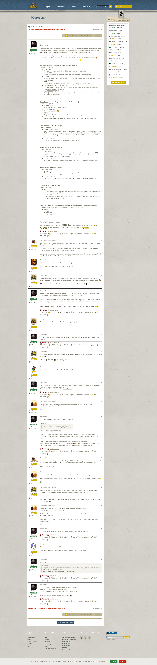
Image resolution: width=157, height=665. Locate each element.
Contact (64, 647)
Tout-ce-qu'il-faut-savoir (82, 52)
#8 (101, 351)
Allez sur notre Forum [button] (118, 82)
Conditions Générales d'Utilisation (69, 640)
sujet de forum (67, 389)
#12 (101, 416)
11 (97, 35)
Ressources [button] (61, 7)
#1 (101, 42)
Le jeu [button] (47, 7)
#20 (101, 584)
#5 (101, 290)
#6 (101, 319)
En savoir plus (103, 661)
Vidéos (47, 639)
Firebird (33, 48)
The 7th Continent (40, 29)
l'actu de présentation (61, 52)
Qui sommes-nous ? (68, 637)
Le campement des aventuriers (55, 29)
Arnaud (34, 550)
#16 (101, 505)
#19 (101, 559)
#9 (101, 367)
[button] (99, 3)
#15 (101, 487)
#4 (101, 275)
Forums (74, 7)
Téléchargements (50, 644)
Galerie (29, 646)
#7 (101, 334)
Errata (46, 646)
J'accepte (113, 662)
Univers (29, 639)
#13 (101, 457)
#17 (101, 528)
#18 (101, 544)
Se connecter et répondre (65, 622)
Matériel (29, 644)
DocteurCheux (34, 244)
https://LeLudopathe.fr (81, 550)
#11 (101, 401)
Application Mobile (50, 648)
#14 (101, 472)
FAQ (46, 637)
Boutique (86, 7)
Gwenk (33, 357)
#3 (101, 259)
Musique (47, 642)
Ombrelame (34, 493)
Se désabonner (110, 639)
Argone (34, 265)
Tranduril (33, 281)
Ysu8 (33, 325)
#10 (101, 382)
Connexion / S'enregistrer (123, 7)
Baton (33, 372)
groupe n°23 (63, 589)
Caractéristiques (32, 642)
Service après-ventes (68, 650)
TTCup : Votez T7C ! (40, 26)
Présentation (31, 637)
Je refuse (122, 662)
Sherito (33, 407)
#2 (101, 240)
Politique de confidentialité (66, 644)
